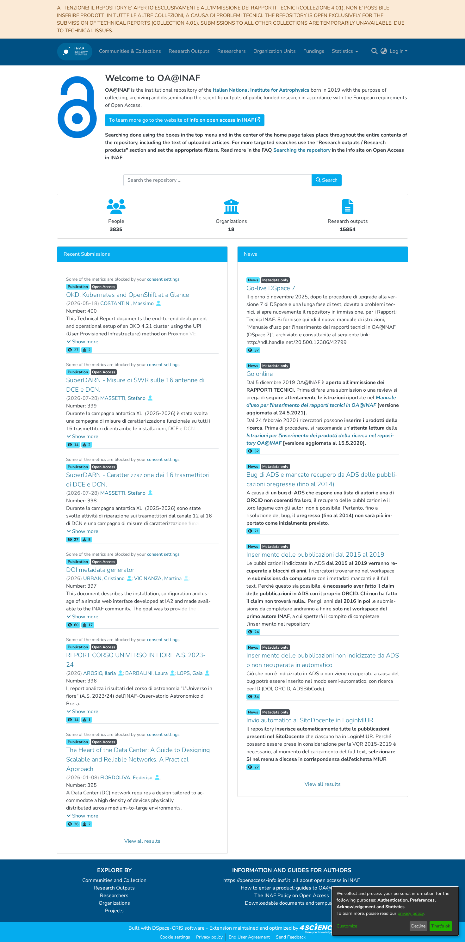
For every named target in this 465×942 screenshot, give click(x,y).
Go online (259, 374)
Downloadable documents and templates (292, 903)
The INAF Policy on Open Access (291, 895)
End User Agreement (249, 937)
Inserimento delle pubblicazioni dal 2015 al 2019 (315, 554)
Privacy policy (209, 937)
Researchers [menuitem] (231, 51)
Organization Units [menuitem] (274, 51)
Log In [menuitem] (397, 51)
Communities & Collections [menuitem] (130, 51)
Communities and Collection (114, 880)
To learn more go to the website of (181, 120)
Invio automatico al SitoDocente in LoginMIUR (309, 720)
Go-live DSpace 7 (270, 288)
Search (329, 180)
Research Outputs (114, 887)
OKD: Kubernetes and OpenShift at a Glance (127, 295)
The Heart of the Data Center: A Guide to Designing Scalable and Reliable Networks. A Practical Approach (138, 759)
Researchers (114, 895)
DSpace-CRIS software (178, 928)
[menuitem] (344, 51)
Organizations (114, 903)
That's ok (440, 926)
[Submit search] (375, 51)
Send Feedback (291, 937)
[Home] (75, 51)
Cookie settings (175, 937)
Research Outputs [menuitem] (189, 51)
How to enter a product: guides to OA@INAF (292, 887)
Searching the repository (302, 150)
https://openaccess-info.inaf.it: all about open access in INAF (291, 880)
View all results (142, 841)
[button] (82, 342)
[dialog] (395, 911)
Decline (418, 926)
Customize (347, 926)
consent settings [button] (163, 279)
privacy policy (411, 913)
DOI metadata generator (100, 570)
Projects (114, 910)
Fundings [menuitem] (313, 51)
